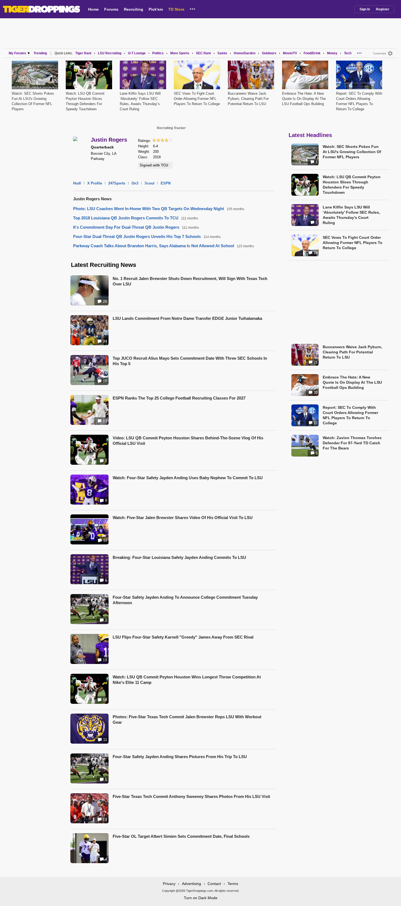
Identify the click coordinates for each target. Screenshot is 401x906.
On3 (134, 183)
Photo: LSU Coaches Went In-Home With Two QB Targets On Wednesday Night (148, 208)
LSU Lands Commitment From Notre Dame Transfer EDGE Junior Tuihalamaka (187, 318)
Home (93, 9)
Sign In (365, 9)
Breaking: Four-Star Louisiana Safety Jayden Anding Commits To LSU (179, 557)
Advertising (191, 883)
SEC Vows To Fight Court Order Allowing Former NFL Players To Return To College (197, 98)
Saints (222, 53)
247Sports (116, 183)
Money (332, 53)
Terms (233, 883)
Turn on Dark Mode (200, 898)
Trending (40, 53)
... (192, 8)
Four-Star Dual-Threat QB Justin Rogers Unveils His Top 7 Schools (137, 236)
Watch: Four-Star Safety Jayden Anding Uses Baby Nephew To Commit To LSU (188, 477)
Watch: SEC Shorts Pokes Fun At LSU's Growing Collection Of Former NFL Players (352, 151)
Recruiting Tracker (171, 128)
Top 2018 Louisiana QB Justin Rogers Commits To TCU (125, 218)
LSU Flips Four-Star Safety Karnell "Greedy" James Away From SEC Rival (183, 637)
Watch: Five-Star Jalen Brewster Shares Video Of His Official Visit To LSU (183, 517)
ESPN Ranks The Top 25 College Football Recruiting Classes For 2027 (179, 398)
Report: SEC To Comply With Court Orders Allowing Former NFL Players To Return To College (350, 415)
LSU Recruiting (109, 53)
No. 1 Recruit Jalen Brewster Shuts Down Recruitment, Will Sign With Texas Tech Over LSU (190, 281)
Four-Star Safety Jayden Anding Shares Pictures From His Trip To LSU (180, 756)
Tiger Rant (83, 53)
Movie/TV (290, 53)
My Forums (17, 53)
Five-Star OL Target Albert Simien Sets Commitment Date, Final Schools (181, 836)
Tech (347, 53)
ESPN (165, 183)
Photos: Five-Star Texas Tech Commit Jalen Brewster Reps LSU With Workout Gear (187, 719)
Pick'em (156, 9)
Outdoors (269, 53)
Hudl (77, 183)
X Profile (94, 183)
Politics (158, 53)
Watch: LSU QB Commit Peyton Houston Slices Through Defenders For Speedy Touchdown (352, 185)
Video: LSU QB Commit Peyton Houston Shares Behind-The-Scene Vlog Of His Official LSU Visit (188, 441)
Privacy (169, 883)
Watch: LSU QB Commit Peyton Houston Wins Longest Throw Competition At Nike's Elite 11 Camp (187, 680)
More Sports (179, 53)
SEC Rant (203, 53)
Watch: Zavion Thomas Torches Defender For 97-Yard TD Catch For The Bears (352, 443)
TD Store (176, 9)
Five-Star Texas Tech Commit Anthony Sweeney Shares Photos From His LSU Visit (191, 796)
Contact (214, 883)
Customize (379, 53)
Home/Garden (244, 53)
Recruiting (133, 9)
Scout (149, 183)
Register (382, 9)
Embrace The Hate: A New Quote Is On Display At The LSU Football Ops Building (304, 98)
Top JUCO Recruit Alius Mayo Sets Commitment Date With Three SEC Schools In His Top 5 (190, 361)
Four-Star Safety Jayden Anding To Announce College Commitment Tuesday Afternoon (185, 600)
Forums (111, 9)
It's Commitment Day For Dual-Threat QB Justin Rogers (126, 227)
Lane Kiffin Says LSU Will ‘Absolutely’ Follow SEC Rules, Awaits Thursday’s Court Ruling (351, 215)
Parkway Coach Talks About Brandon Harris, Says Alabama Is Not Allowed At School (153, 245)
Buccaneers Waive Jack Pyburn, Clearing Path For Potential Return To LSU (248, 98)
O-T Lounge (137, 53)
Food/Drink (312, 53)
